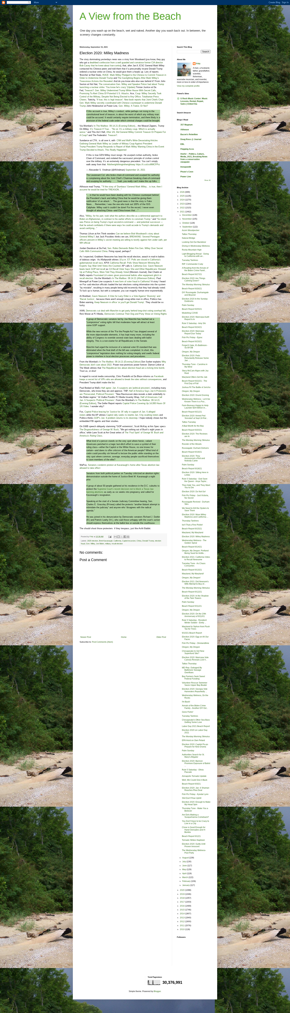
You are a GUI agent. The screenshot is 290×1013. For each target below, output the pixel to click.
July (184, 861)
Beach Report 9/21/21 (192, 412)
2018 (182, 898)
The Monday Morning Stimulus (196, 284)
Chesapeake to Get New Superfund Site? (193, 652)
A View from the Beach (130, 16)
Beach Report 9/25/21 (192, 309)
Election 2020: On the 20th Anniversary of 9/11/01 (194, 615)
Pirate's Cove (186, 172)
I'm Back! (186, 702)
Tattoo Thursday (189, 234)
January (186, 885)
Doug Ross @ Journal (190, 139)
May (184, 869)
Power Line (185, 176)
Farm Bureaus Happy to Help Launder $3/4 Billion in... (195, 406)
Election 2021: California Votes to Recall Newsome (196, 558)
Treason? (112, 135)
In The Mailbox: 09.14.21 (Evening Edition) (114, 126)
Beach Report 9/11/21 (192, 606)
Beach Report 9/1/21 (191, 836)
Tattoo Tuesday (189, 422)
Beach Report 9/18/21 (192, 468)
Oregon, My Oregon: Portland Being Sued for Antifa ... (195, 551)
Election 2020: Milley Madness (196, 536)
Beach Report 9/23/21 (192, 341)
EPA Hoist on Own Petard (193, 740)
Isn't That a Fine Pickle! (192, 525)
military (108, 544)
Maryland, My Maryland (192, 532)
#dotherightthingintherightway (121, 164)
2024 (182, 200)
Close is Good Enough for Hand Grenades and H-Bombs (194, 829)
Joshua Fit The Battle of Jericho (196, 387)
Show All (207, 180)
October (186, 223)
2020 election (92, 541)
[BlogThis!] (118, 536)
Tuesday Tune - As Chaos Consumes (193, 564)
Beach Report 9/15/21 (192, 528)
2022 (182, 207)
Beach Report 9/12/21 (192, 592)
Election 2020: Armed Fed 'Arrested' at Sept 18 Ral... (195, 417)
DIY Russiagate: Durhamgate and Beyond (195, 293)
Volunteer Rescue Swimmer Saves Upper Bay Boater (194, 684)
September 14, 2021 (135, 170)
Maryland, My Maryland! (193, 573)
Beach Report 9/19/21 (192, 452)
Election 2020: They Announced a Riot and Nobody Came (193, 458)
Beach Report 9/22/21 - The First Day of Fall (194, 382)
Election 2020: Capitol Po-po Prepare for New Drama (195, 745)
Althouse (184, 129)
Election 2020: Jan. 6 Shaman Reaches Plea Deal (195, 789)
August (185, 858)
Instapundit (185, 167)
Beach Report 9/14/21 (192, 547)
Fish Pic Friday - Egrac (192, 337)
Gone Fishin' (187, 712)
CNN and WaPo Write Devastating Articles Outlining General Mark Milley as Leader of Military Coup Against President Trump (119, 143)
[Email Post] (110, 537)
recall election (117, 544)
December (187, 215)
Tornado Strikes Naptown (193, 840)
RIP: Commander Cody (192, 264)
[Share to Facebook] (125, 536)
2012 (182, 921)
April (184, 873)
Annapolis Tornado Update (194, 776)
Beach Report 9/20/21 (192, 430)
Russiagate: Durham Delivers (195, 448)
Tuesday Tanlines (190, 260)
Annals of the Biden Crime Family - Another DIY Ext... (195, 706)
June (184, 865)
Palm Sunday (188, 305)
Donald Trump (148, 541)
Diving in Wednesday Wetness (196, 246)
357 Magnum (186, 125)
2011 (182, 925)
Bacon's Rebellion (189, 134)
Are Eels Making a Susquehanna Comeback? (195, 816)
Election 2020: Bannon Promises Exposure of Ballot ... (196, 763)
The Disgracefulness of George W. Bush (99, 429)
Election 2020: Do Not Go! (194, 491)
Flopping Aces (187, 149)
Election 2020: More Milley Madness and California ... (195, 515)
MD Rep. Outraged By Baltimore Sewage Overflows (192, 670)
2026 (182, 192)
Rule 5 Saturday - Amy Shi (194, 323)
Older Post (161, 637)
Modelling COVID (190, 313)
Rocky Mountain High (192, 250)
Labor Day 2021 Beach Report (196, 726)
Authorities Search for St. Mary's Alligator (193, 755)
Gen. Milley (90, 544)
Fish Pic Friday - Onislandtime (195, 643)
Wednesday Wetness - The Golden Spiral (194, 541)
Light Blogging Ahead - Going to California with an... (195, 255)
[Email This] (115, 536)
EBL (182, 144)
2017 (182, 902)
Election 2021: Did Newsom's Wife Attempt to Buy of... (195, 582)
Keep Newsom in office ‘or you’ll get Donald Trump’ (119, 302)
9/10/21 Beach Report (192, 633)
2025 (182, 196)
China (139, 541)
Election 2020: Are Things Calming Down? (193, 279)
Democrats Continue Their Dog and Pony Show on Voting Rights (135, 314)
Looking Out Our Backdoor (194, 242)
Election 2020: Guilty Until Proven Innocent (193, 845)
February (186, 881)
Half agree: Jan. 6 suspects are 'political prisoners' (125, 388)
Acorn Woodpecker (190, 230)
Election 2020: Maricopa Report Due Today (193, 332)
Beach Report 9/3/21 (191, 784)
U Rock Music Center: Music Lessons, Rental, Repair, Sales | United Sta (194, 101)
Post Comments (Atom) (102, 642)
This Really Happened (115, 150)
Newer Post (85, 637)
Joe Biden (100, 544)
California (117, 541)
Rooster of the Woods (192, 444)
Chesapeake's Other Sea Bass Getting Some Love (196, 721)
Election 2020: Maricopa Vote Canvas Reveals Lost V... (195, 658)
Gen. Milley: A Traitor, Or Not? (133, 106)
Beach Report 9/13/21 (192, 570)
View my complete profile (188, 86)
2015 (182, 910)
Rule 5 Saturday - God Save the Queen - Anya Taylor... (195, 480)
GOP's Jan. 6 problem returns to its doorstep (115, 418)
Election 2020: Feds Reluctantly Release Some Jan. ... (195, 358)
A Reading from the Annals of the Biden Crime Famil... (195, 269)
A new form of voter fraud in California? (132, 281)
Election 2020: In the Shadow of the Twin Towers (195, 597)
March (185, 877)
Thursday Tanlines (190, 521)
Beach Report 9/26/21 (192, 288)
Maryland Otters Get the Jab (194, 377)
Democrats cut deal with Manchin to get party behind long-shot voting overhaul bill (125, 310)
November (187, 219)
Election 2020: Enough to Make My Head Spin (196, 803)
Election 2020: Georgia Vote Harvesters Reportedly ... (194, 690)
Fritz (198, 63)
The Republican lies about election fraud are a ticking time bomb (133, 368)
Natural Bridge (188, 238)
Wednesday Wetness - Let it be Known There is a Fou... (196, 400)
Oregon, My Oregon (191, 352)
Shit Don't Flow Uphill (191, 798)
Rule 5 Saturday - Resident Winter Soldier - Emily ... (194, 621)
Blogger (157, 991)
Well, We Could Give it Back (194, 780)
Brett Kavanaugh (106, 541)
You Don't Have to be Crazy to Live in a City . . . (195, 822)
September (187, 227)
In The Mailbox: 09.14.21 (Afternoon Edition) (133, 278)
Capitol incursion (129, 541)
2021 (182, 212)
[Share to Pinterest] (128, 536)
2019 (182, 894)
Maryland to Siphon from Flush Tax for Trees (196, 627)
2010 (182, 929)
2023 (182, 204)
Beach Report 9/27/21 (192, 274)
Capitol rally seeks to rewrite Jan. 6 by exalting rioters (132, 415)
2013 (182, 917)
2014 (182, 913)
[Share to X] (121, 536)
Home (124, 637)
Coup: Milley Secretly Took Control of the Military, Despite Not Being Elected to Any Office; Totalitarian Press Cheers (120, 96)
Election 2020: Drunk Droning (195, 395)
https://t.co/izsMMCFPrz (148, 164)
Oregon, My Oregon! (191, 578)
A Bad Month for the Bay (193, 426)
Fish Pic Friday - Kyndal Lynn (195, 794)
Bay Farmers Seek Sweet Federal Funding (193, 677)
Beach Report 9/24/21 (192, 327)
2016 (182, 906)
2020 (182, 890)
